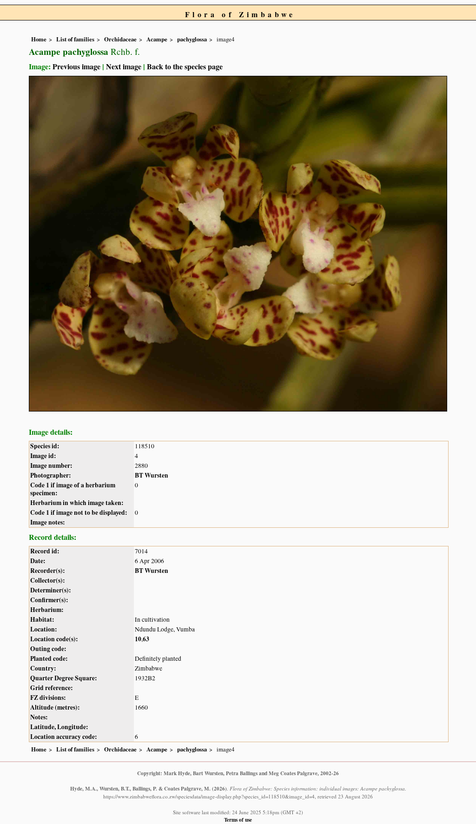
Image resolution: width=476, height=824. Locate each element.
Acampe (156, 39)
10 (138, 639)
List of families (75, 39)
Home (38, 39)
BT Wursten (151, 475)
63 (146, 639)
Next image (123, 66)
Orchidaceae (120, 39)
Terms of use (238, 820)
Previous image (76, 66)
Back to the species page (185, 66)
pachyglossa (192, 39)
